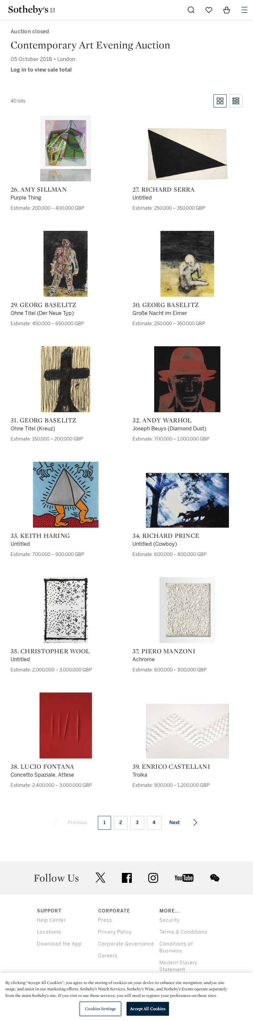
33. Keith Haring (40, 536)
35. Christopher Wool (50, 651)
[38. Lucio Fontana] (66, 725)
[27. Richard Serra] (187, 154)
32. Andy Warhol (162, 420)
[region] (126, 997)
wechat (214, 877)
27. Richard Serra (163, 189)
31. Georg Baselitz (44, 420)
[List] (235, 101)
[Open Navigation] (244, 10)
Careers (108, 956)
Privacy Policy (115, 932)
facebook (127, 878)
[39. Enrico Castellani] (187, 731)
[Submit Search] (191, 10)
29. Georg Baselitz (44, 305)
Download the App (59, 944)
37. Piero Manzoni (163, 651)
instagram (153, 878)
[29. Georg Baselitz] (65, 264)
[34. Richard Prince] (187, 500)
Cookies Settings (100, 1008)
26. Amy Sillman (39, 189)
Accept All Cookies (147, 1008)
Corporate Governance (126, 944)
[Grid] (220, 101)
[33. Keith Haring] (65, 495)
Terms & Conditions (183, 932)
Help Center (51, 920)
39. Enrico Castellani (171, 766)
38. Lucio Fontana (42, 766)
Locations (49, 932)
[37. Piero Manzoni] (187, 610)
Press (105, 920)
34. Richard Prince (166, 536)
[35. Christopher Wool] (66, 610)
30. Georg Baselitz (165, 305)
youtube (184, 878)
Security (169, 920)
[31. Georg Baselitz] (65, 379)
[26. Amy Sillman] (65, 148)
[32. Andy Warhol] (187, 379)
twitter (100, 878)
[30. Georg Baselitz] (187, 264)
